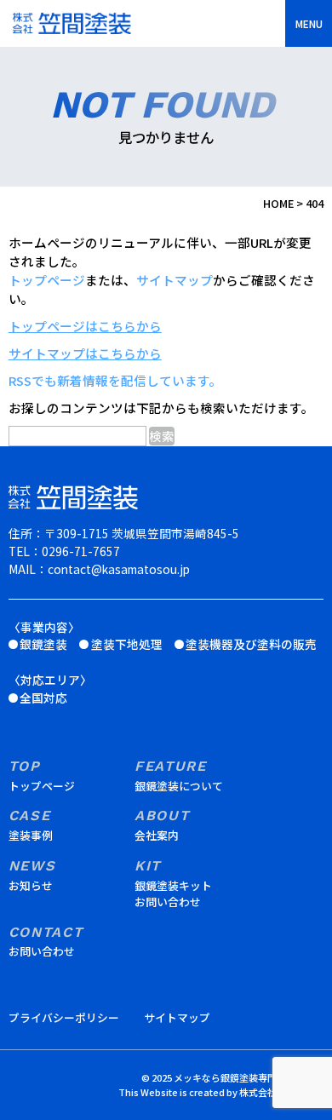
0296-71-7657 (81, 551)
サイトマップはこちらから (85, 353)
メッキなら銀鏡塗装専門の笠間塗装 (248, 1077)
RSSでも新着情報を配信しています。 (115, 380)
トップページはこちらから (85, 326)
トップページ (47, 280)
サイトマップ (174, 280)
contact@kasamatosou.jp (119, 568)
